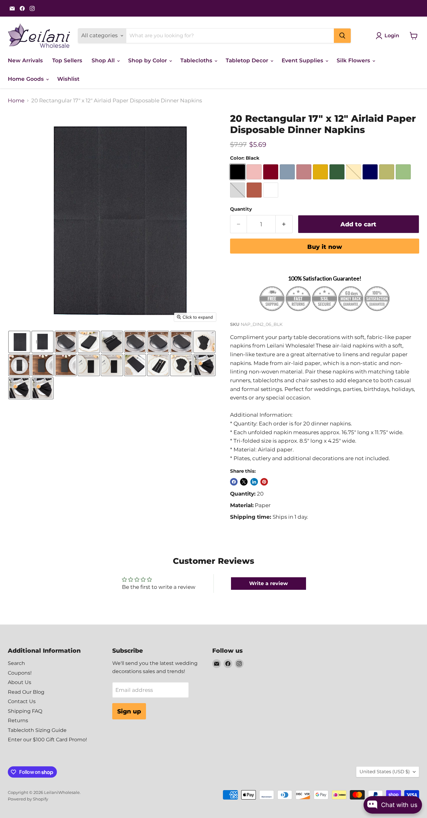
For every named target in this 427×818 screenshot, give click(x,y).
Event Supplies (303, 60)
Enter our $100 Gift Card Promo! (47, 740)
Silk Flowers (354, 60)
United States (384, 771)
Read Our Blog (26, 692)
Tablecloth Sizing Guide (37, 730)
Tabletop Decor (248, 60)
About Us (19, 682)
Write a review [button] (268, 583)
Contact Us (22, 701)
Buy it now (324, 246)
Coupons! (20, 673)
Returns (18, 720)
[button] (19, 341)
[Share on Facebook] (234, 482)
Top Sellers (67, 60)
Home (16, 101)
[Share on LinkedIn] (254, 482)
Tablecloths (197, 60)
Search (16, 663)
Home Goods (26, 79)
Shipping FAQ (25, 711)
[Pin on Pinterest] (264, 482)
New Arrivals (25, 60)
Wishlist (68, 79)
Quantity (241, 209)
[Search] (342, 35)
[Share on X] (244, 482)
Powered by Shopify (28, 798)
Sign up (129, 711)
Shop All (104, 60)
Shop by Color (148, 60)
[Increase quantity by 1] (284, 224)
